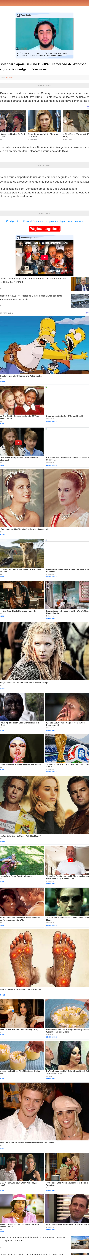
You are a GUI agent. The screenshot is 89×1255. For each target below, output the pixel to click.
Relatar (9, 77)
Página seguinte (44, 228)
